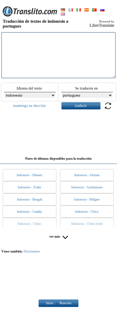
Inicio (49, 303)
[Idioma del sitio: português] (94, 10)
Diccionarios (32, 251)
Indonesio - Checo (87, 212)
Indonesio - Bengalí (29, 199)
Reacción (65, 303)
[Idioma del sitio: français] (71, 10)
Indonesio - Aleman (87, 175)
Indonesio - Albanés (29, 175)
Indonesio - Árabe (29, 187)
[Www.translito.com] (30, 15)
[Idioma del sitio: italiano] (78, 10)
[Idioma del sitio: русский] (102, 10)
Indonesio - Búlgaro (87, 199)
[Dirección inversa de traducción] (108, 109)
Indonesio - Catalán (29, 212)
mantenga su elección (29, 106)
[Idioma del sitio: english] (63, 14)
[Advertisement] (58, 131)
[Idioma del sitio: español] (86, 10)
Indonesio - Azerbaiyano (87, 187)
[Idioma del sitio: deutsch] (63, 10)
